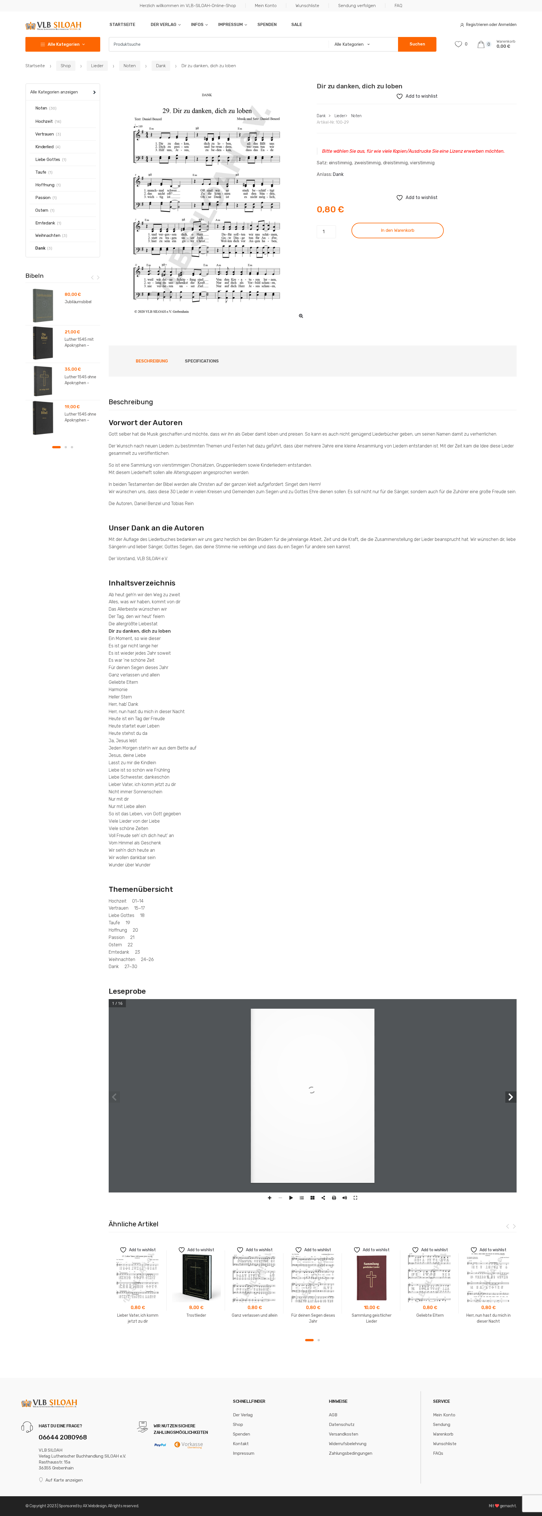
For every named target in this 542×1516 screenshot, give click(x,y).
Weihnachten (47, 235)
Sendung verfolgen (357, 5)
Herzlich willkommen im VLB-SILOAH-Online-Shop (188, 5)
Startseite (122, 24)
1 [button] (309, 1340)
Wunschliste (307, 5)
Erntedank (45, 223)
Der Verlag (163, 24)
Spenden (267, 24)
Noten (130, 65)
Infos (197, 24)
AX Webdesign (94, 1506)
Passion (43, 197)
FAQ (398, 5)
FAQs (438, 1453)
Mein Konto (266, 5)
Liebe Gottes (47, 159)
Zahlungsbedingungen (350, 1453)
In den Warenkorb (397, 230)
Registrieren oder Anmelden (491, 24)
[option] (209, 203)
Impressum (230, 24)
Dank (161, 65)
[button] (300, 315)
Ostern (41, 210)
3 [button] (72, 447)
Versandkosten (343, 1434)
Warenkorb (443, 1434)
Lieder (97, 65)
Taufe (40, 172)
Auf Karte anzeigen (64, 1480)
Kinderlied (44, 146)
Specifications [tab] (202, 361)
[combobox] (217, 44)
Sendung (441, 1424)
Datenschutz (342, 1424)
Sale (296, 24)
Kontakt (241, 1443)
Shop (66, 65)
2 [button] (319, 1340)
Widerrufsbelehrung (347, 1443)
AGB (333, 1414)
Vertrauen (44, 134)
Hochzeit (44, 121)
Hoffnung (44, 184)
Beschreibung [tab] (152, 361)
